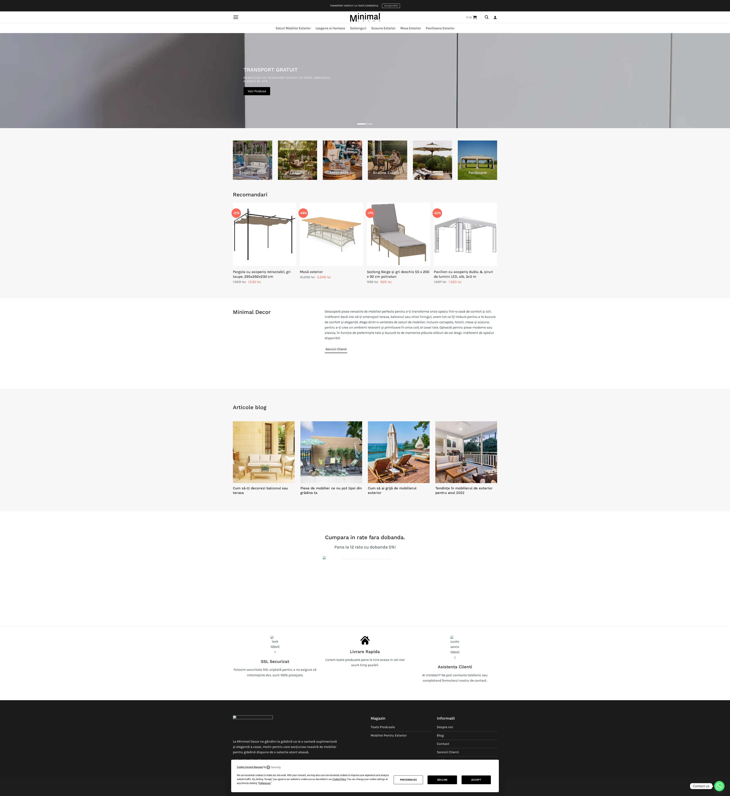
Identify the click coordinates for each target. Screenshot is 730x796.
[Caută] (486, 17)
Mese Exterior (410, 28)
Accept (476, 780)
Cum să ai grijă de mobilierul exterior (392, 490)
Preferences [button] (265, 783)
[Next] (497, 247)
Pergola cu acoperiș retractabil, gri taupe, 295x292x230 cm (262, 274)
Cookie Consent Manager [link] (250, 767)
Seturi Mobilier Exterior (293, 28)
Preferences (408, 780)
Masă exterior (311, 272)
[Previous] (233, 247)
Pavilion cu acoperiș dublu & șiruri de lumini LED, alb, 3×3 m (463, 274)
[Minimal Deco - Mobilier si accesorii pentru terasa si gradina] (365, 17)
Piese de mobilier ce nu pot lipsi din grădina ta (331, 490)
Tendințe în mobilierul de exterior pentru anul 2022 (464, 490)
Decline (442, 780)
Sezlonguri (358, 28)
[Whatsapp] (719, 786)
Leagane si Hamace (330, 28)
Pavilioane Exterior (440, 28)
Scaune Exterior (383, 28)
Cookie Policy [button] (339, 779)
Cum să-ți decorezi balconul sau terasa (260, 490)
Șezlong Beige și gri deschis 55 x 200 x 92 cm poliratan (398, 274)
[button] (236, 17)
